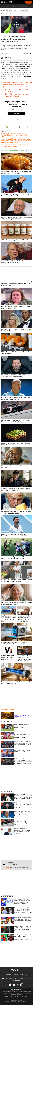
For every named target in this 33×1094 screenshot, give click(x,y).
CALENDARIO (15, 6)
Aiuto (22, 998)
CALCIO (5, 13)
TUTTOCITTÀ (13, 993)
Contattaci (16, 978)
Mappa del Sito (24, 978)
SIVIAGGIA (22, 993)
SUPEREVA (19, 994)
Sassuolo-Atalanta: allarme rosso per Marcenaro (16, 82)
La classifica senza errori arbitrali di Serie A (14, 89)
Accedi (29, 2)
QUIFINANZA (27, 993)
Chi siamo (7, 996)
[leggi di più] (30, 58)
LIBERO (3, 991)
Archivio (17, 980)
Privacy (18, 996)
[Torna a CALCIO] (2, 6)
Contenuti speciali (7, 978)
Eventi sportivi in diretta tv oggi (19, 867)
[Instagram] (21, 986)
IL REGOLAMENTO (7, 92)
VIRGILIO (8, 991)
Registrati (16, 113)
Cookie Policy (25, 996)
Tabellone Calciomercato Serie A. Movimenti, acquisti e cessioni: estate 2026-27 (15, 145)
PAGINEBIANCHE (6, 993)
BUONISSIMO (14, 994)
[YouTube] (14, 986)
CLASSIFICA (25, 6)
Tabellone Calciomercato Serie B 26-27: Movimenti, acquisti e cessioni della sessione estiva (15, 135)
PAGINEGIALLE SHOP (22, 991)
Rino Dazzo (7, 57)
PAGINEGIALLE (13, 991)
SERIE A (11, 13)
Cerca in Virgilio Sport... (15, 975)
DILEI (18, 993)
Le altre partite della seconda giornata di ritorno (16, 87)
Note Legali (13, 996)
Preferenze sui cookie (14, 998)
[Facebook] (10, 986)
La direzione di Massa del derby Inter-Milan (14, 85)
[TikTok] (17, 986)
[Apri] (2, 2)
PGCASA (29, 991)
